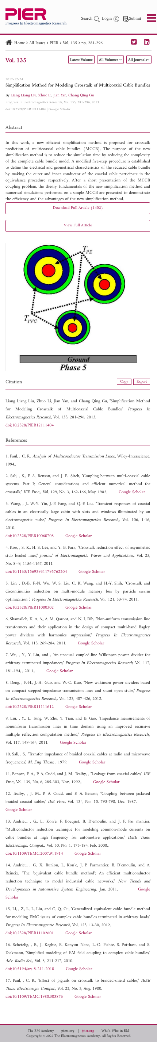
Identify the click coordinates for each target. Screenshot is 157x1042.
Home (19, 43)
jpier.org (88, 1031)
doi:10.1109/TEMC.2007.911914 (34, 854)
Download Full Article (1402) (78, 207)
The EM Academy (41, 1031)
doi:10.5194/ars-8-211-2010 (29, 969)
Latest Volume (81, 60)
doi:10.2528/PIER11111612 (29, 707)
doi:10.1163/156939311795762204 (36, 572)
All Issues (37, 43)
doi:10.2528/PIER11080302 (29, 608)
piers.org (67, 1031)
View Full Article (78, 225)
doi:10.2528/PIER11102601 (29, 933)
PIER (54, 43)
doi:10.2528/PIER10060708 (29, 536)
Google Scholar (59, 109)
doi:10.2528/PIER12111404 (25, 109)
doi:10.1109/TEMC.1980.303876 (34, 997)
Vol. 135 (70, 43)
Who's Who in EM (115, 1031)
